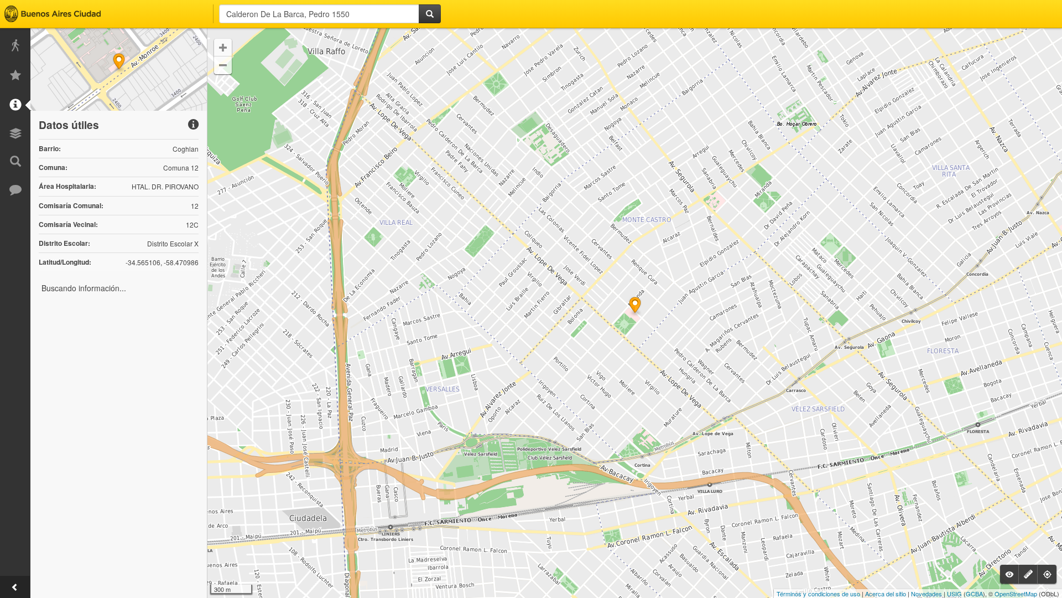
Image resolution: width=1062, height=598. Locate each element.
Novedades (926, 593)
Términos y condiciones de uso (818, 593)
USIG (954, 593)
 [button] (223, 65)
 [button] (223, 47)
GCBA (974, 593)
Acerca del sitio (885, 593)
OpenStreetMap (1016, 593)
